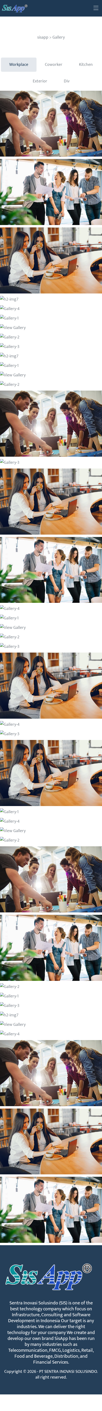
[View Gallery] (51, 124)
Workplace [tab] (18, 64)
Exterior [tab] (40, 81)
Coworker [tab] (53, 64)
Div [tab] (67, 81)
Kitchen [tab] (86, 64)
